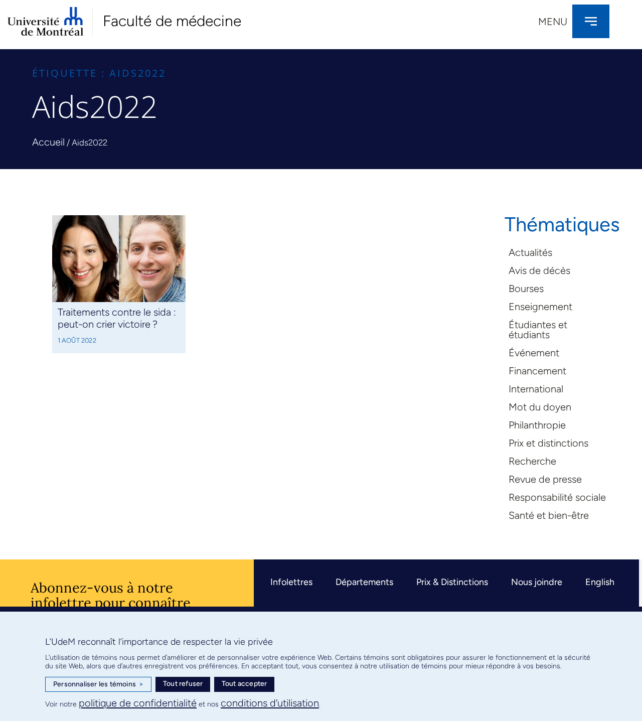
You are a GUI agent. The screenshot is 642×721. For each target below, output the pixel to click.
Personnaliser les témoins (98, 684)
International (536, 389)
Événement (534, 353)
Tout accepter (244, 683)
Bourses (526, 288)
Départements (364, 582)
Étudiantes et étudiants (538, 330)
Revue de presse (545, 479)
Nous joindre (536, 582)
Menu (552, 22)
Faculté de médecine (172, 21)
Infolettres (291, 582)
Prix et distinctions (548, 443)
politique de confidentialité (138, 703)
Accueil (48, 142)
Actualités (530, 252)
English (599, 582)
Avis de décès (539, 270)
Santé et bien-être (549, 515)
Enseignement (540, 307)
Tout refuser (183, 683)
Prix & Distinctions (452, 582)
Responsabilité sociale (557, 497)
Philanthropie (537, 425)
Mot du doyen (540, 407)
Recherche (532, 461)
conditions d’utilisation (270, 703)
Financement (537, 371)
